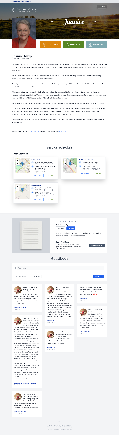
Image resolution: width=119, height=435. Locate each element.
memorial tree (34, 131)
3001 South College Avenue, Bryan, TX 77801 (43, 171)
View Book (61, 228)
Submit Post (98, 276)
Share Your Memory (97, 245)
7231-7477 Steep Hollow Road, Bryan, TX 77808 (44, 195)
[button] (22, 164)
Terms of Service (64, 427)
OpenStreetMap (61, 430)
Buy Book (71, 228)
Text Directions (37, 175)
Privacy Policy (54, 427)
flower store (62, 131)
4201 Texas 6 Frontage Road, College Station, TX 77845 (91, 169)
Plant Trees (50, 175)
